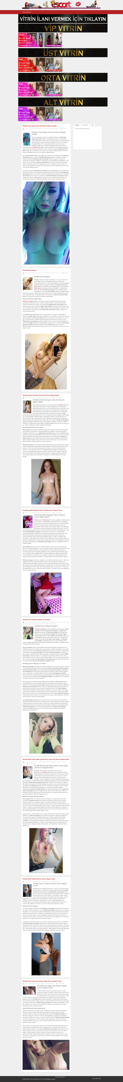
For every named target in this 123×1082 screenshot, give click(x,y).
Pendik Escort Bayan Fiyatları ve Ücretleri (36, 619)
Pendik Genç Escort (47, 128)
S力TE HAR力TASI (96, 1078)
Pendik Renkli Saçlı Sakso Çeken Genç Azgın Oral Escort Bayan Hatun (46, 759)
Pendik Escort (39, 128)
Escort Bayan (33, 128)
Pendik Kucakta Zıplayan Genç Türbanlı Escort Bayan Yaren (42, 510)
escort (26, 128)
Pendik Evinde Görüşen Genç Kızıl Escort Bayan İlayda (41, 395)
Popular (77, 125)
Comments (85, 125)
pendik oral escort (55, 128)
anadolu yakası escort (35, 622)
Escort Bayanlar (27, 12)
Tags (92, 125)
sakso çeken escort (41, 623)
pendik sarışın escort (56, 272)
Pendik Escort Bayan (29, 270)
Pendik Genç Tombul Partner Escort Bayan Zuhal (39, 879)
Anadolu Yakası (34, 272)
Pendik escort (38, 629)
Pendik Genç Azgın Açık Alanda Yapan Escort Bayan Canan (42, 981)
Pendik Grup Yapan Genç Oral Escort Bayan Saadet (40, 126)
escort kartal (48, 622)
